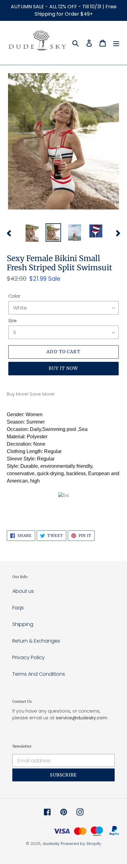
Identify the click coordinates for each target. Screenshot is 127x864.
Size (12, 321)
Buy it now (63, 368)
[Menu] (116, 43)
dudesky (51, 843)
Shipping (22, 624)
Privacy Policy (28, 657)
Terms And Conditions (38, 674)
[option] (32, 233)
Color (14, 296)
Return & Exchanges (36, 640)
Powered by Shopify (81, 843)
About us (23, 591)
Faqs (18, 607)
